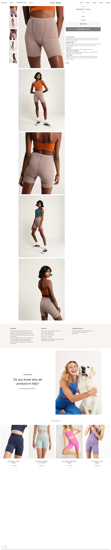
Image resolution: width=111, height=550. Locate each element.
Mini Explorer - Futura (97, 461)
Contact (101, 2)
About (87, 2)
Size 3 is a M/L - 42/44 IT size (47, 335)
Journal (94, 2)
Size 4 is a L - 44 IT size (46, 336)
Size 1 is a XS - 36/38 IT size (47, 332)
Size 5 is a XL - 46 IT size (46, 337)
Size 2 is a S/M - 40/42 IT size (47, 333)
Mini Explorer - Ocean (13, 461)
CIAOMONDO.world (21, 2)
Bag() (108, 2)
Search (81, 2)
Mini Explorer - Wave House (69, 461)
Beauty (11, 2)
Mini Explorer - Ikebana (41, 461)
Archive (31, 2)
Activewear (4, 2)
